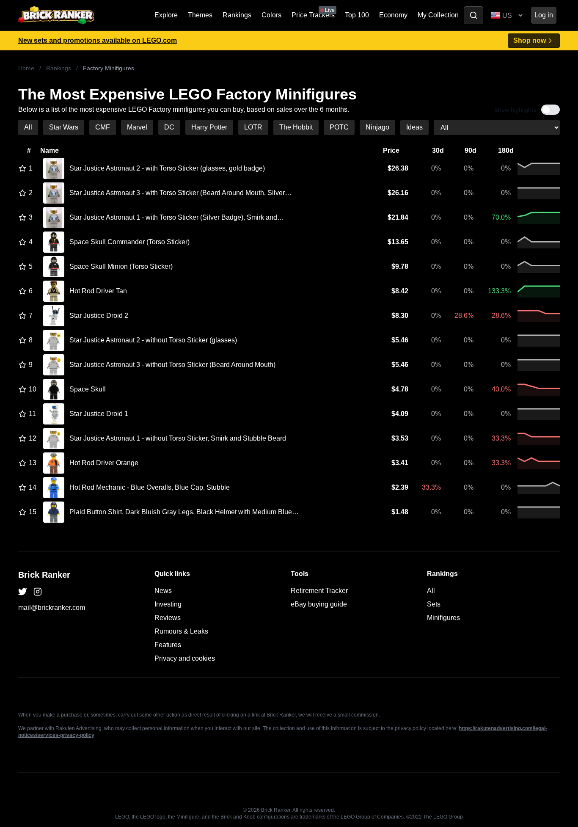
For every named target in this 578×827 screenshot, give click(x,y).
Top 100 (357, 15)
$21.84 (398, 217)
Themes (200, 15)
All (28, 127)
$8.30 (399, 315)
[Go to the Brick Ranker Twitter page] (22, 591)
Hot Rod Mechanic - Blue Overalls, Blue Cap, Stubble (149, 487)
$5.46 (399, 340)
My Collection (438, 15)
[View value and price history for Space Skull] (53, 389)
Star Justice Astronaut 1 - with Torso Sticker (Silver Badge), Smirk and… (176, 217)
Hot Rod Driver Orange (103, 462)
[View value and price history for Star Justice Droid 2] (53, 315)
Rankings (237, 15)
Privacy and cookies (184, 658)
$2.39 (399, 487)
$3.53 (399, 438)
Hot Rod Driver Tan (98, 291)
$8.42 (399, 291)
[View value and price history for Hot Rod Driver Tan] (53, 291)
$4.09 (399, 413)
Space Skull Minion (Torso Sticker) (121, 266)
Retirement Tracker (319, 590)
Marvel (137, 127)
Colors (271, 15)
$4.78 (399, 389)
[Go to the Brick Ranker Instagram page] (37, 591)
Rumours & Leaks (181, 631)
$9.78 (399, 266)
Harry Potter (209, 127)
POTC (339, 127)
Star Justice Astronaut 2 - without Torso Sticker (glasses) (153, 340)
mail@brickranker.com (51, 607)
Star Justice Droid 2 (98, 315)
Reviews (167, 617)
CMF (102, 127)
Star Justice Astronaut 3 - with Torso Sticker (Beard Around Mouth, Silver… (180, 192)
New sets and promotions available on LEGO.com (97, 40)
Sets (433, 604)
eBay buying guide (319, 604)
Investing (168, 604)
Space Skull (87, 389)
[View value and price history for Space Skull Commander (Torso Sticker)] (53, 242)
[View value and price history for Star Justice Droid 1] (53, 414)
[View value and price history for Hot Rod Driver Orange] (53, 463)
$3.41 (399, 462)
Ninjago (377, 127)
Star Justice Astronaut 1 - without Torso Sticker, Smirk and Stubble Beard (177, 438)
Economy (393, 15)
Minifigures (443, 617)
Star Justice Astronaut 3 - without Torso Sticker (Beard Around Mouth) (172, 364)
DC (169, 127)
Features (167, 644)
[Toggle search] (473, 15)
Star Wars (63, 127)
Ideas (414, 127)
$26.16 (398, 192)
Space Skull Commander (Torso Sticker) (129, 241)
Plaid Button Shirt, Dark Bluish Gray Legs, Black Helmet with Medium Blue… (184, 511)
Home (26, 68)
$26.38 (398, 168)
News (163, 590)
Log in (543, 15)
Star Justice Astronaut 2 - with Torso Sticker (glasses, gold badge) (167, 168)
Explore (166, 15)
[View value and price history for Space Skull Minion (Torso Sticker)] (53, 266)
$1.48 (399, 511)
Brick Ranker (44, 574)
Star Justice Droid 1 (98, 413)
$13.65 (398, 241)
